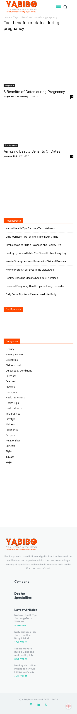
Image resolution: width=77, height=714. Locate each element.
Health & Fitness (15, 397)
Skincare (10, 446)
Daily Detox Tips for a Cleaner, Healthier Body (31, 294)
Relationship (13, 440)
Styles (9, 451)
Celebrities (12, 359)
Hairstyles (11, 392)
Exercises (11, 376)
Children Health (14, 365)
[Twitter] (46, 705)
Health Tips (12, 403)
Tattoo (10, 456)
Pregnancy (9, 85)
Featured (11, 381)
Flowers (10, 386)
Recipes (10, 435)
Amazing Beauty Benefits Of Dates (32, 151)
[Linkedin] (38, 705)
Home (7, 17)
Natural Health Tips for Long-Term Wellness (30, 228)
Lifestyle (10, 419)
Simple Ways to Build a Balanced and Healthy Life (33, 244)
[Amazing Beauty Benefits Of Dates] (38, 126)
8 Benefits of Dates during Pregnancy (34, 92)
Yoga (9, 462)
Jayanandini (10, 156)
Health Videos (14, 408)
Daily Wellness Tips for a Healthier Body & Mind (32, 236)
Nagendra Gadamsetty (16, 96)
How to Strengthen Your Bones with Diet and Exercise (36, 261)
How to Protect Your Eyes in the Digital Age (30, 269)
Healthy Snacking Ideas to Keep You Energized (32, 277)
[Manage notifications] (68, 706)
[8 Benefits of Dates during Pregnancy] (38, 61)
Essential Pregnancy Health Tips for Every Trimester (35, 286)
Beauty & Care (11, 145)
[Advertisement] (38, 187)
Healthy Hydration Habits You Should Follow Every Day (36, 253)
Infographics (13, 413)
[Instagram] (31, 705)
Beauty (10, 349)
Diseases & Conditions (19, 370)
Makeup (10, 424)
